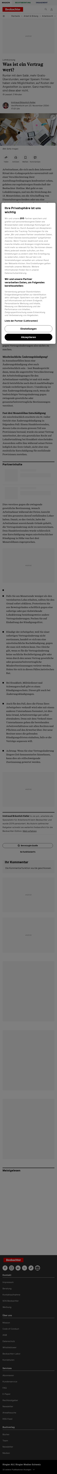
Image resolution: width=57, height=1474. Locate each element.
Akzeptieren (28, 337)
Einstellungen (28, 328)
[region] (28, 273)
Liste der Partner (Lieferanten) (21, 321)
